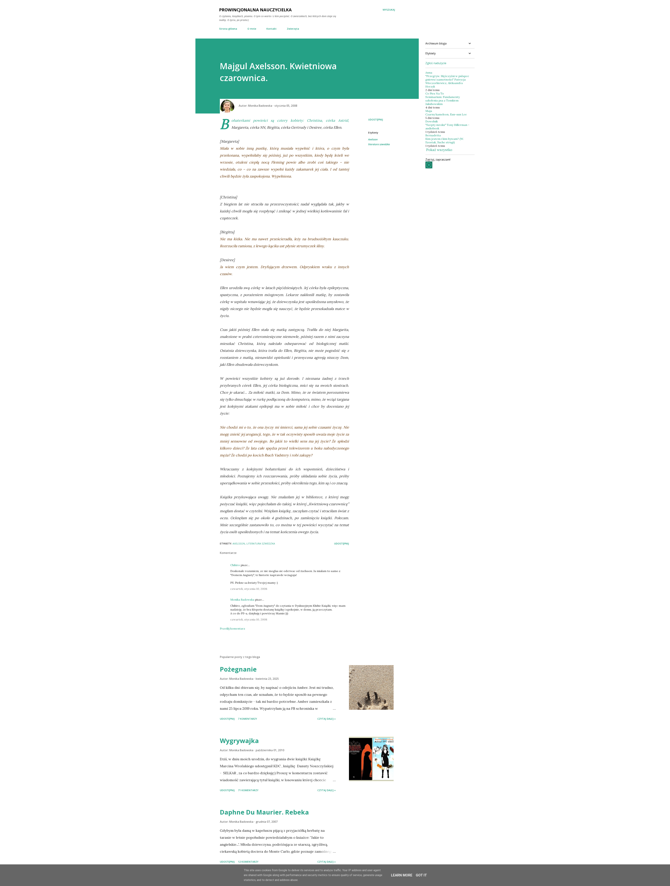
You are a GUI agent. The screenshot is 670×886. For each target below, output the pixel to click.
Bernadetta (433, 135)
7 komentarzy (247, 718)
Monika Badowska (242, 599)
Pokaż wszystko (439, 149)
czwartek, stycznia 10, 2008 (248, 588)
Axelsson (373, 139)
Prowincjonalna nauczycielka (255, 10)
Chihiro (235, 565)
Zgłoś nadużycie (435, 63)
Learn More (401, 875)
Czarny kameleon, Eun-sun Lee (446, 114)
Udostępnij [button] (375, 119)
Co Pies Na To (434, 93)
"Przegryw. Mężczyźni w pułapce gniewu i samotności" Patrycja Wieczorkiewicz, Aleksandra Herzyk (447, 81)
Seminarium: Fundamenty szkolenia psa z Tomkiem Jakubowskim (442, 100)
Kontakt (271, 28)
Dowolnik (431, 121)
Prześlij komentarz (232, 628)
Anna (428, 72)
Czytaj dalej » (326, 718)
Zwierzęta (293, 28)
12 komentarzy (248, 861)
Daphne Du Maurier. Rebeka (264, 812)
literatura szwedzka (379, 144)
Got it (421, 875)
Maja (428, 111)
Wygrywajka (239, 740)
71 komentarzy (248, 790)
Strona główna (228, 28)
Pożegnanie (238, 669)
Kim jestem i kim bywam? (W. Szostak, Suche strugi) (444, 140)
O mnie (251, 28)
